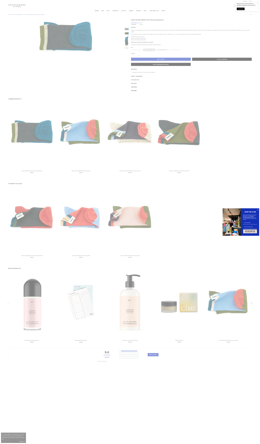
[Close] (257, 210)
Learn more (240, 9)
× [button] (257, 3)
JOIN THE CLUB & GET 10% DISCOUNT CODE (250, 231)
